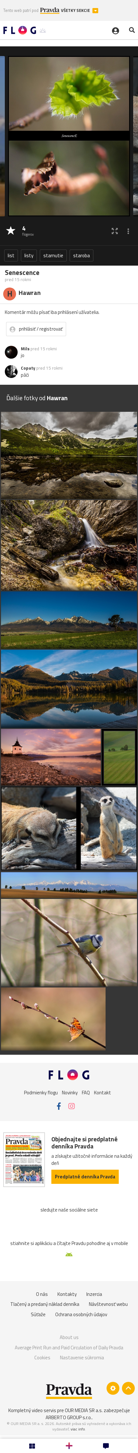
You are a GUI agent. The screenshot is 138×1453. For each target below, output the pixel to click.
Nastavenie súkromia (82, 1357)
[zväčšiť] (115, 231)
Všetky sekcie (76, 10)
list (11, 255)
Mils (25, 348)
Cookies (42, 1357)
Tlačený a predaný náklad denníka (44, 1304)
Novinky (70, 1092)
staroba (81, 255)
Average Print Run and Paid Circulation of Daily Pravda (69, 1347)
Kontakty (67, 1294)
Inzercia (94, 1294)
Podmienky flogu (41, 1092)
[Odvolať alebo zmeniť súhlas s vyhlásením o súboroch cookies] (113, 1388)
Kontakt (102, 1092)
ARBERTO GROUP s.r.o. (69, 1417)
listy (28, 255)
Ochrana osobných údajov (81, 1314)
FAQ (86, 1092)
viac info (78, 1429)
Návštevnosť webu (108, 1304)
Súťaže (38, 1314)
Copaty (28, 368)
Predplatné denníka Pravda (85, 1176)
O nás (42, 1294)
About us (69, 1337)
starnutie (53, 255)
